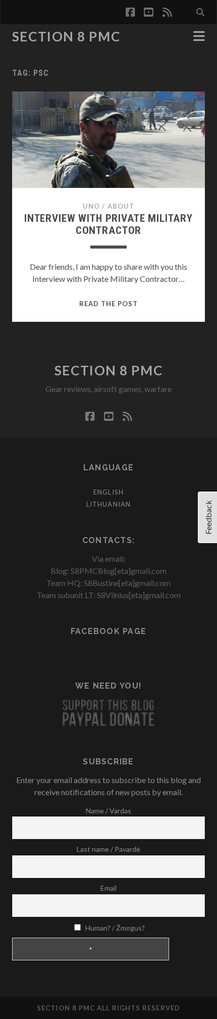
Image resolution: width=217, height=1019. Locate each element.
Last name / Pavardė (108, 849)
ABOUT (120, 206)
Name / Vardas (108, 810)
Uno (91, 206)
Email (108, 888)
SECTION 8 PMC (66, 36)
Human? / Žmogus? (114, 928)
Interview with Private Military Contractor (108, 224)
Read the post (108, 304)
